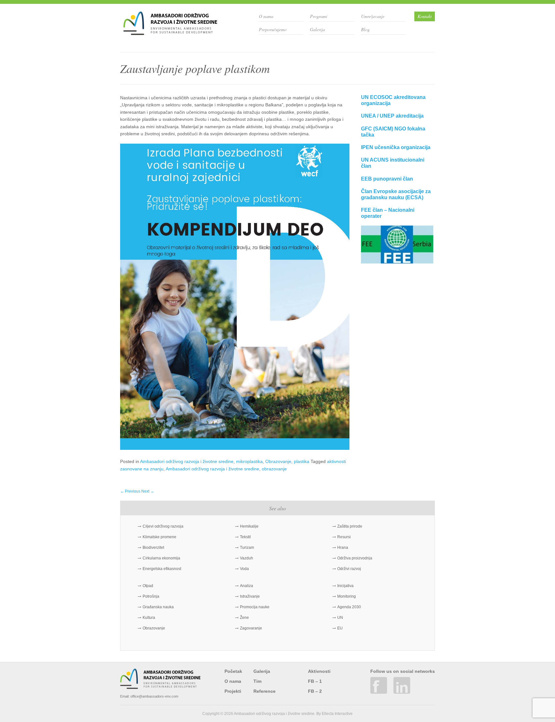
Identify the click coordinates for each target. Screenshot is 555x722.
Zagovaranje (251, 628)
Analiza (246, 586)
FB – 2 (315, 691)
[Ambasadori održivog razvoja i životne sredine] (170, 33)
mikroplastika (249, 461)
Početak (233, 671)
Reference (264, 691)
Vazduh (246, 558)
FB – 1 (315, 681)
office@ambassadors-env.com (154, 696)
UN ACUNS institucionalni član (392, 163)
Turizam (247, 547)
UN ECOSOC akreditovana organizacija (393, 100)
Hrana (342, 547)
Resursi (344, 537)
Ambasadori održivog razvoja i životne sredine (186, 461)
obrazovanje (274, 468)
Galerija (317, 29)
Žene (244, 617)
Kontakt (425, 16)
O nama (266, 16)
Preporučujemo (272, 29)
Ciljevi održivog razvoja (163, 526)
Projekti (233, 691)
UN (340, 617)
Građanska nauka (158, 607)
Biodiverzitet (153, 547)
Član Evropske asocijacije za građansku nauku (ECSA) (396, 194)
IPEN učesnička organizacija (395, 147)
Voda (244, 568)
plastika (301, 461)
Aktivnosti (319, 671)
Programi (318, 16)
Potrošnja (151, 596)
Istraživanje (250, 596)
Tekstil (245, 537)
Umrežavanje (372, 16)
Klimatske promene (159, 537)
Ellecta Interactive (337, 713)
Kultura (149, 617)
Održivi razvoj (349, 568)
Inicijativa (345, 586)
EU (340, 628)
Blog (365, 29)
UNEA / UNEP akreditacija (392, 116)
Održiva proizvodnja (354, 558)
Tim (257, 681)
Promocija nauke (254, 607)
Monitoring (346, 596)
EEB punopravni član (387, 179)
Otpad (148, 586)
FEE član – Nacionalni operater (387, 213)
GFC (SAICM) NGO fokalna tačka (393, 132)
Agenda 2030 (349, 607)
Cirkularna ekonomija (161, 558)
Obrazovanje (278, 461)
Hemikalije (249, 526)
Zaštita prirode (349, 526)
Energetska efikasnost (162, 568)
